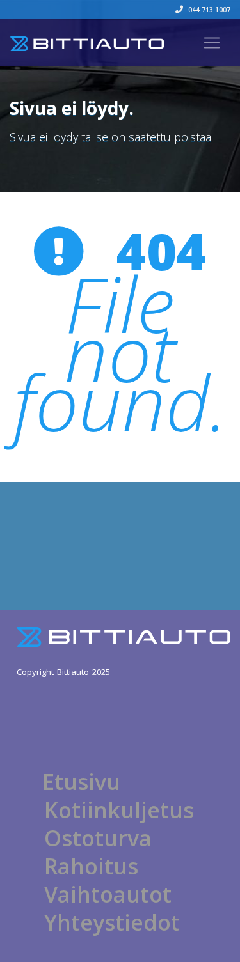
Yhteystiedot (112, 922)
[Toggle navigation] (212, 43)
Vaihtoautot (108, 894)
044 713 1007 (208, 9)
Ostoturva (98, 838)
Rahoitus (91, 866)
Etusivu (81, 781)
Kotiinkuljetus (119, 810)
